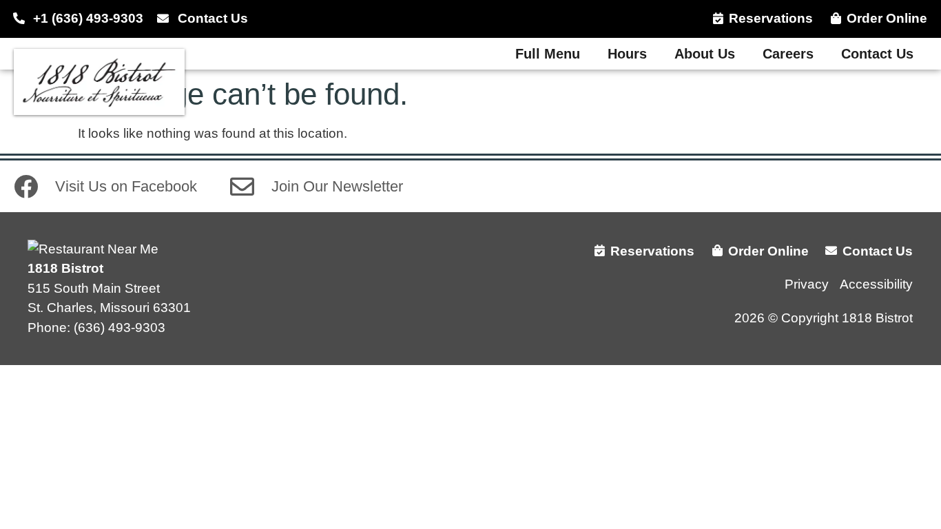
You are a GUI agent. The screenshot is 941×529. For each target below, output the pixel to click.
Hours (627, 53)
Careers (788, 53)
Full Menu (547, 53)
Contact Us (877, 53)
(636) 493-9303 (119, 327)
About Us (704, 53)
